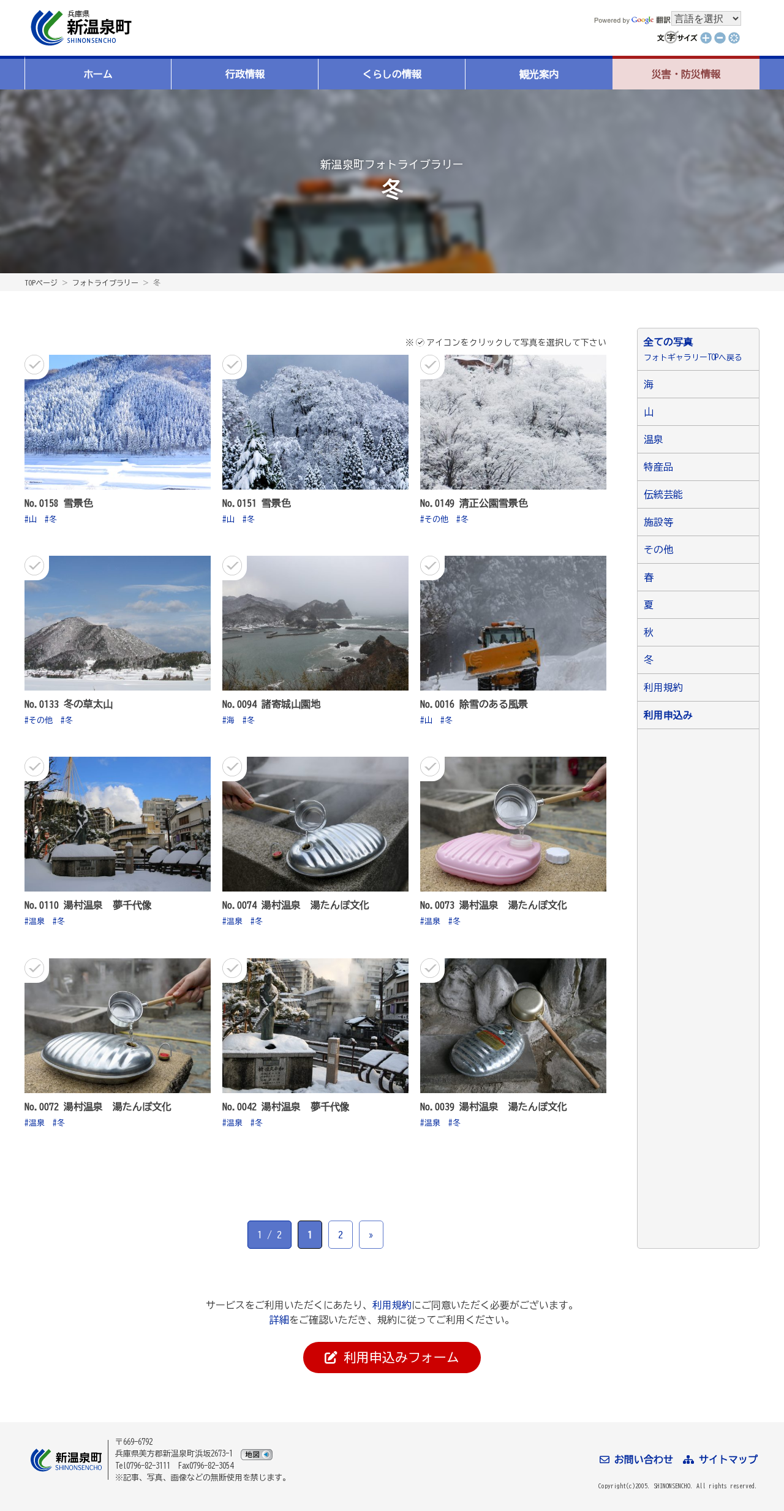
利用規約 (663, 687)
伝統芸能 (663, 494)
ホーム (98, 74)
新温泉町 (79, 28)
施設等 (658, 522)
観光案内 (539, 74)
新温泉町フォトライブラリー (392, 164)
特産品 (658, 467)
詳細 (279, 1320)
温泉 (37, 921)
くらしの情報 (392, 74)
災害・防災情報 (686, 74)
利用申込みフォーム (398, 1357)
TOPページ (41, 282)
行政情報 (245, 74)
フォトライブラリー (105, 282)
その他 (436, 519)
